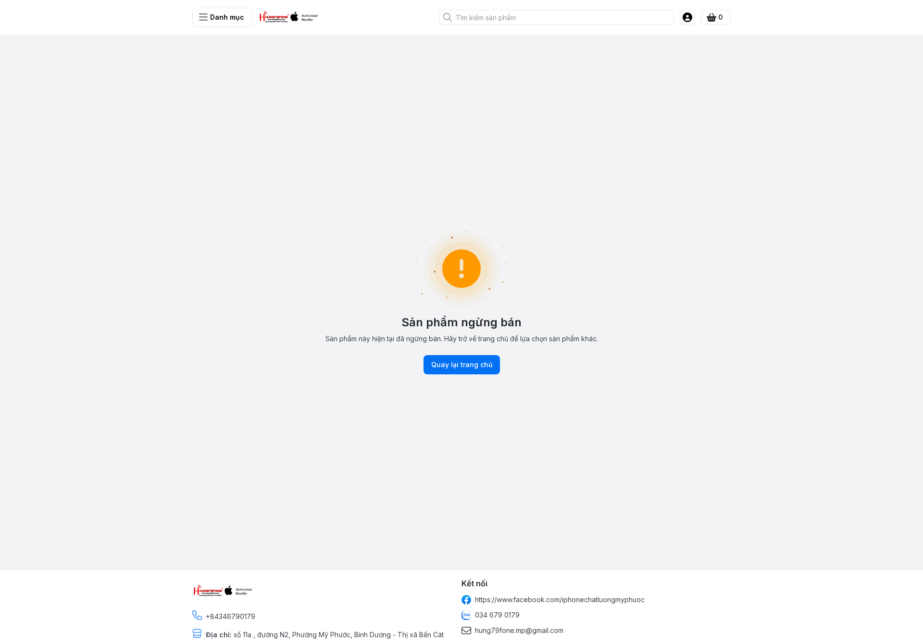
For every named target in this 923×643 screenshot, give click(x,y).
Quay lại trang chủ (461, 364)
